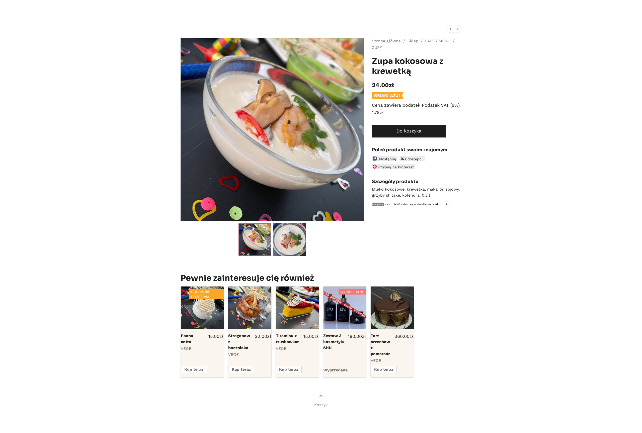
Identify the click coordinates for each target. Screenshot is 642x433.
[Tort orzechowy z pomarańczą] (392, 307)
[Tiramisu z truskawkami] (297, 307)
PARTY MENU (437, 41)
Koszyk (321, 404)
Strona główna (386, 41)
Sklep (413, 41)
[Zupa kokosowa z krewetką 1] (289, 239)
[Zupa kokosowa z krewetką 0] (254, 239)
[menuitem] (450, 29)
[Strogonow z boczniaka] (249, 307)
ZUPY (377, 47)
